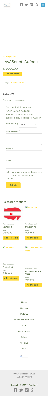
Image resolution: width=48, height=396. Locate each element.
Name (9, 149)
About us (24, 343)
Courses (24, 308)
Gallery (24, 337)
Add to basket (12, 74)
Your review (13, 131)
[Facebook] (21, 4)
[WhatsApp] (36, 4)
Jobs (24, 325)
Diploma (24, 314)
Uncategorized (9, 56)
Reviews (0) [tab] (8, 94)
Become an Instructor (24, 319)
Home (24, 302)
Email (9, 160)
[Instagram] (31, 4)
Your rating (12, 123)
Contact (24, 348)
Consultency (24, 331)
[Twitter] (26, 4)
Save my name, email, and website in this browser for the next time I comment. (24, 175)
